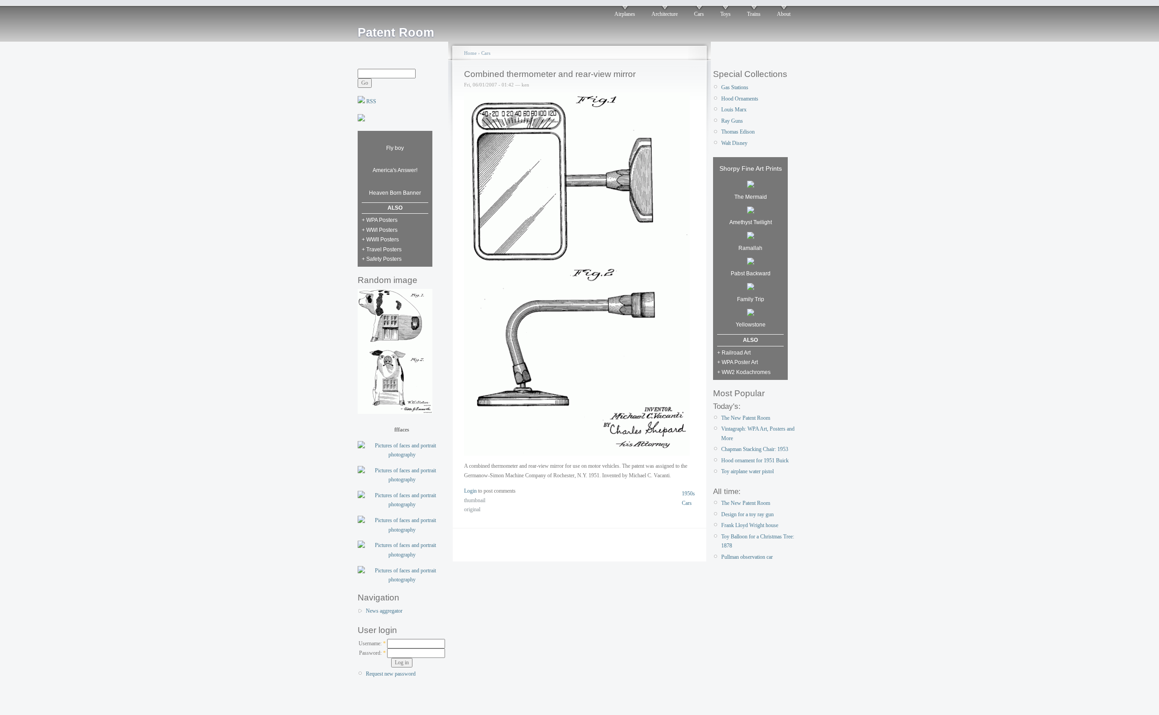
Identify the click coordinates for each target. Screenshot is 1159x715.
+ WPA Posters (380, 220)
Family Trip (750, 299)
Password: (372, 653)
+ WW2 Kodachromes (744, 372)
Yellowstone (751, 325)
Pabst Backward (751, 273)
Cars (699, 14)
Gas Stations (734, 87)
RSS (370, 101)
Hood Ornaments (739, 99)
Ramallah (750, 248)
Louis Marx (734, 109)
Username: (372, 643)
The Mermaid (750, 197)
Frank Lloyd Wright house (749, 525)
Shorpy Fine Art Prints (750, 168)
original (472, 509)
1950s (688, 493)
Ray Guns (732, 121)
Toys (725, 14)
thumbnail (474, 500)
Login (470, 491)
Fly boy (395, 148)
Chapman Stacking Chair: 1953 (754, 449)
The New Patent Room (745, 418)
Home (470, 53)
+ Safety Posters (382, 259)
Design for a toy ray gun (747, 514)
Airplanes (624, 14)
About (783, 14)
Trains (754, 14)
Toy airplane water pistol (747, 471)
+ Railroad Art (734, 353)
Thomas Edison (738, 132)
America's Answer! (395, 170)
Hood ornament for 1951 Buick (755, 460)
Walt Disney (734, 143)
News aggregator (384, 611)
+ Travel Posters (382, 249)
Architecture (664, 14)
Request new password (391, 674)
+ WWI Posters (380, 230)
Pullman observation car (747, 557)
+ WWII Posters (380, 239)
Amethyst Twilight (750, 222)
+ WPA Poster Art (737, 362)
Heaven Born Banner (395, 193)
